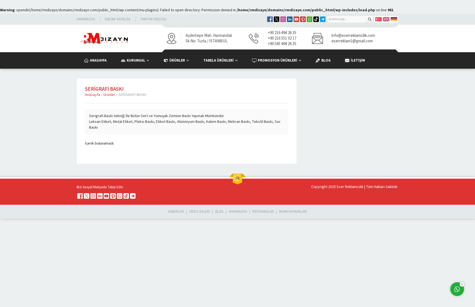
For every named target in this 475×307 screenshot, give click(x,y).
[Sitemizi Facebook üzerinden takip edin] (270, 19)
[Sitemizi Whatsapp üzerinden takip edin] (309, 19)
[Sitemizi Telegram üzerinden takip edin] (322, 19)
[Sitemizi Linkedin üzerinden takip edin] (289, 19)
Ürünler (109, 95)
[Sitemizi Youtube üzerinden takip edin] (296, 19)
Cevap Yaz (423, 266)
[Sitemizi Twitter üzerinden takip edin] (276, 19)
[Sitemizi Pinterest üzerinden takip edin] (303, 19)
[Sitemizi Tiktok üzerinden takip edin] (316, 19)
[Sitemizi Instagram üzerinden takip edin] (283, 19)
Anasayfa (92, 95)
